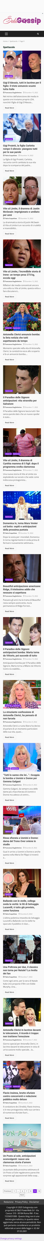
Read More (9, 108)
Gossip (8, 768)
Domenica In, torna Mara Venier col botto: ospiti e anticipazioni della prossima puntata (22, 505)
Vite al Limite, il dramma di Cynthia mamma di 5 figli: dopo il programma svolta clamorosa (22, 442)
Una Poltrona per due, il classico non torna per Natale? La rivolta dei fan (22, 949)
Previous (7, 1191)
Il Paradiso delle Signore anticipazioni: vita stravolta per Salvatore (22, 379)
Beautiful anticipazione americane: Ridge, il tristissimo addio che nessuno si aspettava (22, 568)
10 (39, 1191)
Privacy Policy (21, 1202)
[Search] (38, 33)
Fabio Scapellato (11, 155)
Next (22, 1195)
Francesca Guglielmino (13, 92)
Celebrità (8, 328)
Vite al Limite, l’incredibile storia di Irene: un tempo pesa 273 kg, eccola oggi (22, 253)
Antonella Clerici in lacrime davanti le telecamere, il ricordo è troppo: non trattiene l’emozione (22, 1012)
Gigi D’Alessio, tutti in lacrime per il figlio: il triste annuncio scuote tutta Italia (22, 65)
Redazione (8, 1202)
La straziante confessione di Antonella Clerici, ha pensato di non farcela (22, 694)
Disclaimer (34, 1202)
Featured (8, 454)
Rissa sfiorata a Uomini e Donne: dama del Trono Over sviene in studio (22, 820)
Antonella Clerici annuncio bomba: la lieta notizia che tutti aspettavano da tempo (22, 316)
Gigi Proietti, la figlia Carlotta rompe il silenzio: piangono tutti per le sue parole (22, 128)
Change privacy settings (11, 1238)
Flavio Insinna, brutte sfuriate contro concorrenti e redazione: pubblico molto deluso (22, 1075)
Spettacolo (9, 76)
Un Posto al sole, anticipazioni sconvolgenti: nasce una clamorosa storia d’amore (22, 1138)
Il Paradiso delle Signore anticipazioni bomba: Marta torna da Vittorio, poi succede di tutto (22, 631)
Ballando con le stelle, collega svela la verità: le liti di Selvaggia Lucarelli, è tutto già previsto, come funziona (22, 883)
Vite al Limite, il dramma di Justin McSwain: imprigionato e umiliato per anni (22, 191)
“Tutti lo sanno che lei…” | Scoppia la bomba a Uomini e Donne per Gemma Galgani (22, 757)
